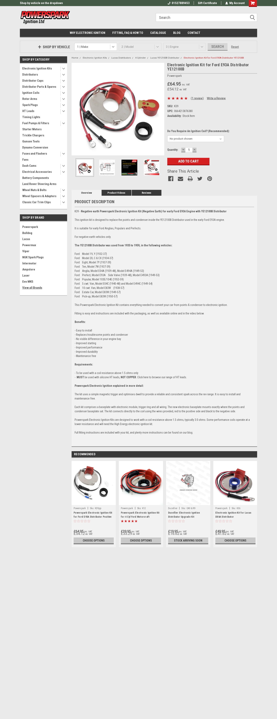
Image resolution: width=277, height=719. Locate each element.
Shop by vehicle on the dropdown (41, 3)
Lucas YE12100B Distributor (164, 58)
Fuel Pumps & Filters (35, 123)
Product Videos (116, 192)
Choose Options (94, 540)
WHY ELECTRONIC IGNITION (87, 33)
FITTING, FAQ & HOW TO (127, 33)
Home (75, 58)
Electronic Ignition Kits (37, 68)
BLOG (176, 33)
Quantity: (172, 149)
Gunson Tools (31, 141)
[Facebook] (170, 178)
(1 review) (197, 98)
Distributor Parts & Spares (39, 87)
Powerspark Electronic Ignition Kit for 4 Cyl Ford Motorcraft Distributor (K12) (140, 516)
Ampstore (28, 269)
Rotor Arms (29, 99)
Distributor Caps (32, 80)
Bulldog (27, 233)
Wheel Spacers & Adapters (39, 196)
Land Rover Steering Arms (39, 184)
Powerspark (30, 227)
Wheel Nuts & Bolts (34, 190)
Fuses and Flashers (34, 153)
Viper (25, 251)
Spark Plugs (30, 105)
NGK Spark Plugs (33, 257)
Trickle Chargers (33, 135)
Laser (26, 275)
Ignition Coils (30, 93)
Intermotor (29, 263)
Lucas (26, 239)
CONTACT (194, 33)
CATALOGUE (158, 33)
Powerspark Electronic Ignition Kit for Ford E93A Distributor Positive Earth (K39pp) (93, 516)
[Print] (190, 178)
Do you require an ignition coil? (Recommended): (198, 131)
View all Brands (32, 288)
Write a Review (216, 98)
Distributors (30, 74)
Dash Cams (29, 166)
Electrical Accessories (37, 172)
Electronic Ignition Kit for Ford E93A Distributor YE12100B (214, 58)
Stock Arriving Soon (188, 540)
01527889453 (181, 3)
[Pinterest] (209, 178)
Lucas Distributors (121, 58)
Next (160, 109)
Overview (86, 192)
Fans (25, 159)
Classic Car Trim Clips (36, 202)
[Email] (180, 178)
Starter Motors (32, 129)
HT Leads (28, 111)
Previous (76, 109)
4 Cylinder (140, 58)
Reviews (146, 192)
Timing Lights (31, 117)
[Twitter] (200, 178)
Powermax (29, 245)
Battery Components (35, 178)
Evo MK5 (27, 281)
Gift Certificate (207, 3)
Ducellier (172, 508)
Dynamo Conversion (35, 147)
